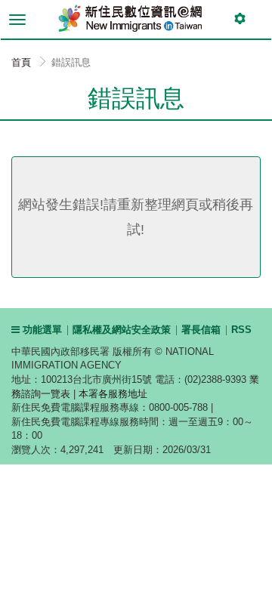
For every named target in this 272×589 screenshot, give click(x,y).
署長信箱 (201, 329)
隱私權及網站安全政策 (122, 329)
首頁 (21, 62)
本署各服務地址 (113, 393)
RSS (241, 329)
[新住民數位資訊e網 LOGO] (125, 16)
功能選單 (41, 329)
